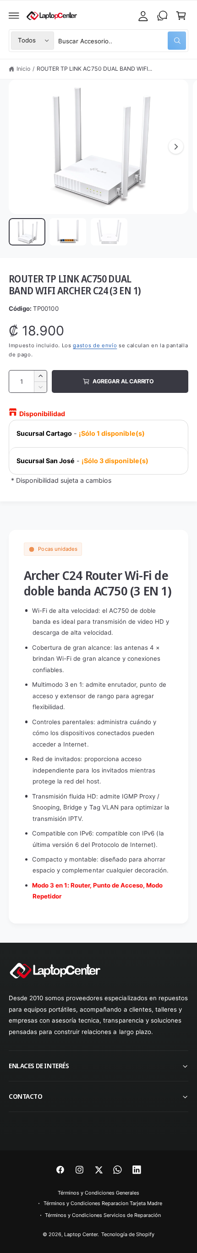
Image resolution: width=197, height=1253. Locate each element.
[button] (14, 15)
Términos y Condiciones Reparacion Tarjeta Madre (103, 1203)
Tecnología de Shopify (127, 1234)
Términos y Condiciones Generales (98, 1193)
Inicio (23, 68)
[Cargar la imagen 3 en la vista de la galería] (109, 231)
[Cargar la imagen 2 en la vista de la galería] (67, 231)
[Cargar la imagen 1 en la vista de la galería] (27, 231)
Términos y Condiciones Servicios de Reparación (103, 1215)
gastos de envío (95, 345)
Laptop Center (81, 1234)
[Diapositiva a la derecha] (176, 146)
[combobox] (122, 40)
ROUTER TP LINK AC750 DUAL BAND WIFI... (94, 68)
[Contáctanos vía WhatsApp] (162, 15)
